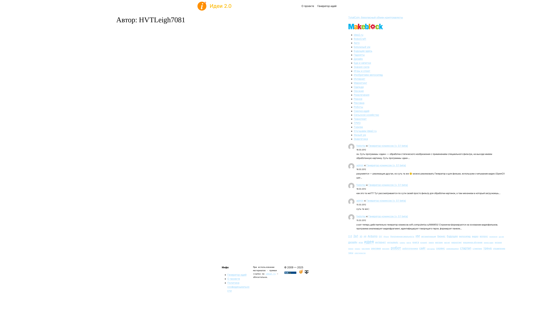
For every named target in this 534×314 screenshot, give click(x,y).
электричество (360, 253)
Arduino (373, 236)
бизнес (441, 236)
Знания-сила (361, 66)
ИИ (418, 236)
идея (369, 241)
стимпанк (477, 248)
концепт (423, 242)
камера (402, 243)
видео (475, 236)
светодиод (431, 249)
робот (396, 248)
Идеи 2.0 (221, 6)
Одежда (359, 86)
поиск (350, 249)
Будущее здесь (363, 50)
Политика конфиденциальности (238, 286)
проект (357, 249)
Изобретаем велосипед (368, 74)
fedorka (361, 145)
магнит (447, 242)
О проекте (233, 278)
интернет (380, 242)
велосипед (465, 236)
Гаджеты (359, 54)
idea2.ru (358, 34)
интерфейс (392, 242)
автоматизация (428, 236)
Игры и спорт (362, 70)
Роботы (358, 107)
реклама (376, 248)
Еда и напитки (362, 62)
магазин (439, 242)
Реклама (359, 102)
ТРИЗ (357, 122)
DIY (380, 236)
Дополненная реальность (402, 236)
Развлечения (361, 94)
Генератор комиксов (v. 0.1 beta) (388, 145)
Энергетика (361, 138)
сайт (422, 248)
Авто (357, 42)
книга (415, 242)
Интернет (359, 78)
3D (361, 236)
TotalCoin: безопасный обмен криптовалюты (375, 17)
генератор (493, 237)
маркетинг (456, 242)
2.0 (350, 236)
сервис (440, 248)
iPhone (386, 237)
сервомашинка (452, 249)
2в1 (355, 236)
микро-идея (488, 243)
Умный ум (360, 134)
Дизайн (358, 58)
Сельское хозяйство (366, 114)
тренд (487, 248)
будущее (452, 236)
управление (499, 248)
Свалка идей (361, 111)
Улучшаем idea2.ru (365, 131)
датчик (501, 237)
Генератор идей (237, 274)
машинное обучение (472, 242)
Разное (358, 98)
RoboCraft (360, 38)
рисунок (385, 249)
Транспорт (360, 118)
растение (366, 249)
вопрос (484, 236)
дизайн (352, 242)
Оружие (359, 91)
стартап (465, 248)
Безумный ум (362, 46)
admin (360, 165)
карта (408, 243)
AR (365, 236)
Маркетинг (360, 82)
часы (350, 252)
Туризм (358, 127)
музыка (498, 242)
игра (361, 242)
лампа (431, 242)
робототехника (410, 248)
